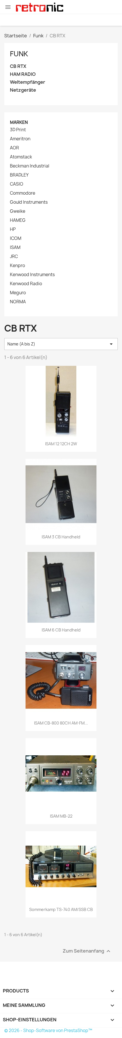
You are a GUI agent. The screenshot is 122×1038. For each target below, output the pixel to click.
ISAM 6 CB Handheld (61, 630)
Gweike (17, 211)
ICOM (15, 238)
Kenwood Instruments (32, 275)
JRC (14, 256)
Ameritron (20, 139)
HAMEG (18, 220)
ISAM (15, 247)
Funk (19, 54)
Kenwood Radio (26, 284)
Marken (19, 122)
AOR (14, 148)
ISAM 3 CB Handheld (61, 537)
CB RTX (18, 66)
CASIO (16, 184)
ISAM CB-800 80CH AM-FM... (61, 723)
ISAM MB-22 (61, 816)
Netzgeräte (23, 90)
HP (13, 229)
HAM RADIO (23, 74)
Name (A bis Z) (61, 344)
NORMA (18, 302)
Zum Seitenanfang (87, 951)
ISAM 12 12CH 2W (61, 443)
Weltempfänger (27, 82)
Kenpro (17, 265)
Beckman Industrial (29, 166)
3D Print (18, 130)
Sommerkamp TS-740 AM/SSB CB (61, 909)
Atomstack (21, 157)
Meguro (18, 293)
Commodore (22, 193)
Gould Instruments (29, 202)
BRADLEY (19, 175)
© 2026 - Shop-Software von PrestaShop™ (48, 1030)
